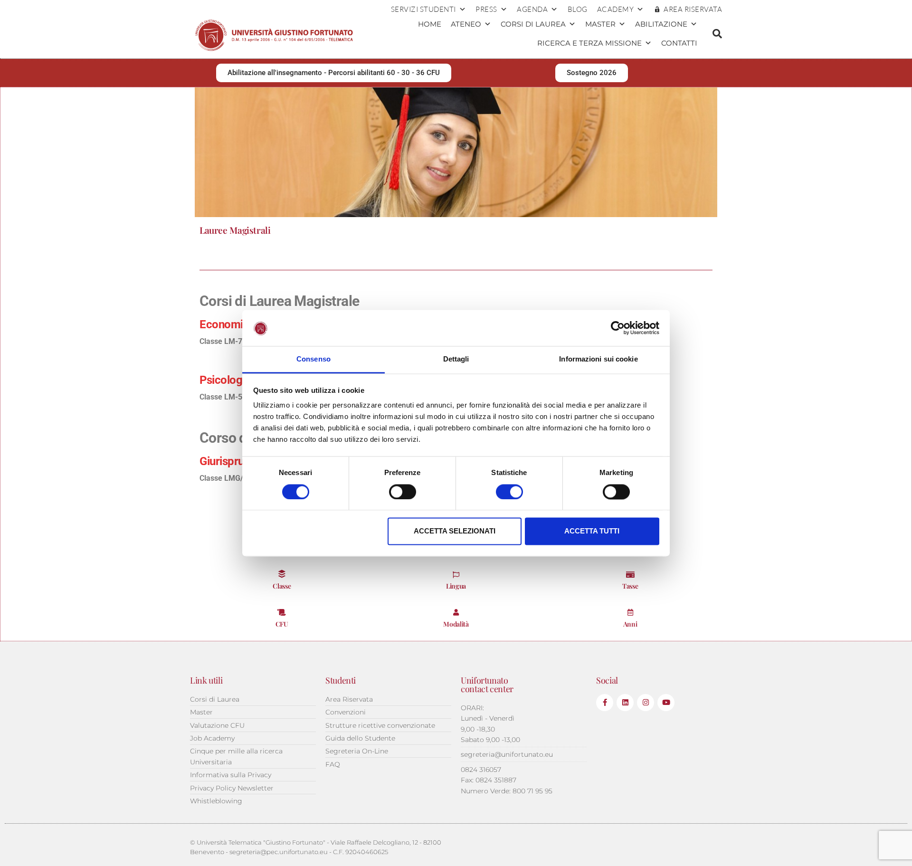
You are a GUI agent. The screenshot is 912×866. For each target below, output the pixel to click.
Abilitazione (661, 24)
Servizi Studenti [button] (423, 9)
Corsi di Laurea (533, 24)
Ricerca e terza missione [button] (589, 43)
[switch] (402, 491)
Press (486, 9)
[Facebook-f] (604, 702)
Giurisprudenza (237, 461)
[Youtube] (665, 702)
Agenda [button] (532, 9)
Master (600, 24)
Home (429, 24)
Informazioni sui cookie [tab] (598, 359)
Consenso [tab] (313, 359)
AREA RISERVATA (693, 9)
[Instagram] (645, 702)
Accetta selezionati (454, 531)
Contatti (679, 43)
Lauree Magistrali (235, 230)
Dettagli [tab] (456, 359)
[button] (717, 33)
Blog (578, 9)
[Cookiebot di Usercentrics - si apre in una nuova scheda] (617, 328)
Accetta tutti (591, 531)
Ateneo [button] (466, 24)
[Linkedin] (625, 702)
